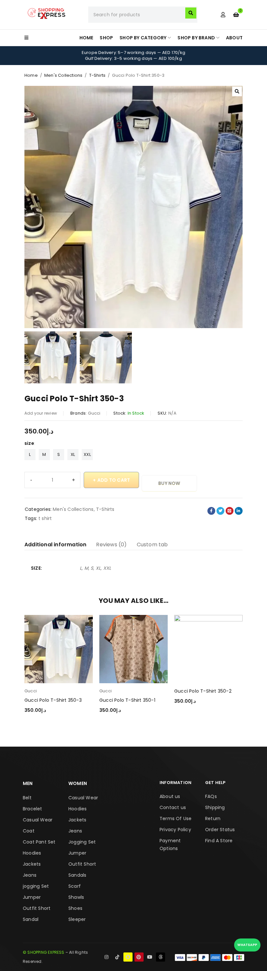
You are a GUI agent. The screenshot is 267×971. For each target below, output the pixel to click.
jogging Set (36, 886)
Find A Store (218, 840)
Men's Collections (63, 75)
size (29, 443)
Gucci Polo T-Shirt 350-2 (203, 691)
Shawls (76, 897)
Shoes (75, 908)
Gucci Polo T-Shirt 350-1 (127, 700)
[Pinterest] (139, 957)
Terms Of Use (175, 818)
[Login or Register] (223, 14)
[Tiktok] (117, 957)
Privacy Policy (175, 829)
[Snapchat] (128, 957)
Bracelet (32, 808)
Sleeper (77, 919)
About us (170, 796)
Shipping (215, 807)
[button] (237, 91)
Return (212, 818)
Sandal (30, 919)
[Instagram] (106, 957)
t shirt (45, 518)
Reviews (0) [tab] (111, 544)
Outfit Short (36, 908)
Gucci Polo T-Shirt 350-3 (53, 700)
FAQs (211, 796)
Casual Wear (37, 820)
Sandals (77, 875)
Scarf (74, 886)
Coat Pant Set (39, 842)
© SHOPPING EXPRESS (43, 952)
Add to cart (113, 480)
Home (31, 75)
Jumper (32, 897)
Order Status (220, 829)
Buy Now (169, 483)
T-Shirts (97, 75)
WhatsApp (247, 944)
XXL (87, 454)
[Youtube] (149, 957)
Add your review (40, 413)
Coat (29, 831)
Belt (27, 797)
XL (73, 454)
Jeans (29, 875)
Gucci (94, 413)
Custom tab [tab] (152, 544)
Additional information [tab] (55, 544)
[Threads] (160, 957)
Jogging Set (82, 842)
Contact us (173, 807)
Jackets (32, 864)
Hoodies (32, 853)
